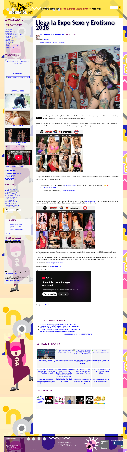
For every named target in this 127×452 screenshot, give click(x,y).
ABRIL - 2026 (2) (10, 191)
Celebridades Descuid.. (16, 224)
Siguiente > (62, 42)
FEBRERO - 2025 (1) (11, 202)
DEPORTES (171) (10, 33)
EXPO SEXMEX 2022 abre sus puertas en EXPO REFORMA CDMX (60, 329)
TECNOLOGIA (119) (11, 46)
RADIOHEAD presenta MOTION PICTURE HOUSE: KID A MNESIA (82, 362)
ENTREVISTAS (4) (11, 36)
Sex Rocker (46, 39)
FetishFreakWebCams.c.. (17, 229)
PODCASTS (10, 179)
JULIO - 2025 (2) (10, 199)
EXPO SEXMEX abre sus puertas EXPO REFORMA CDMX (58, 325)
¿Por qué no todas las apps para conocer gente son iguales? (57, 331)
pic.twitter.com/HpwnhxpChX (49, 187)
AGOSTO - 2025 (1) (11, 197)
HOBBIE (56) (9, 39)
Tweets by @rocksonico (12, 240)
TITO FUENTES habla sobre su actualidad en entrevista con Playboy (82, 381)
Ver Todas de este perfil (16, 147)
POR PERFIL (10, 171)
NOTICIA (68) (9, 42)
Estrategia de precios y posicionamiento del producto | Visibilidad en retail (46, 381)
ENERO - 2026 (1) (10, 194)
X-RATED (46, 305)
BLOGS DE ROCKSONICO (52, 34)
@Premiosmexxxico (91, 201)
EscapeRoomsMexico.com (12, 280)
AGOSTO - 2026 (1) (11, 189)
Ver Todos (9, 234)
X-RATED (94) (9, 47)
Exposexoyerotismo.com (55, 263)
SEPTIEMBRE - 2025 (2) (12, 195)
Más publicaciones (45, 42)
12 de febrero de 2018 (68, 190)
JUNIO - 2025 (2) (10, 200)
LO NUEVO (10, 176)
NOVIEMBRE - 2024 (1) (12, 205)
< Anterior (55, 42)
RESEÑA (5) (9, 44)
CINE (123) (8, 30)
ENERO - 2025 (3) (10, 203)
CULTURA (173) (10, 31)
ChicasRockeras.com (11, 273)
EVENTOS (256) (10, 38)
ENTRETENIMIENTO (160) (13, 34)
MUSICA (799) (9, 41)
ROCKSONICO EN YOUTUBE (14, 166)
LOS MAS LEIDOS (13, 173)
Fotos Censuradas (15, 228)
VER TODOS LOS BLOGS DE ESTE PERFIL (78, 334)
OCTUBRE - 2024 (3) (11, 206)
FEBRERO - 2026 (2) (11, 192)
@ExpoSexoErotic (70, 185)
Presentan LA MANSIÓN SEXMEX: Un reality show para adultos (59, 326)
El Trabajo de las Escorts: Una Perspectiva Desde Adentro (57, 328)
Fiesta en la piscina (15, 226)
